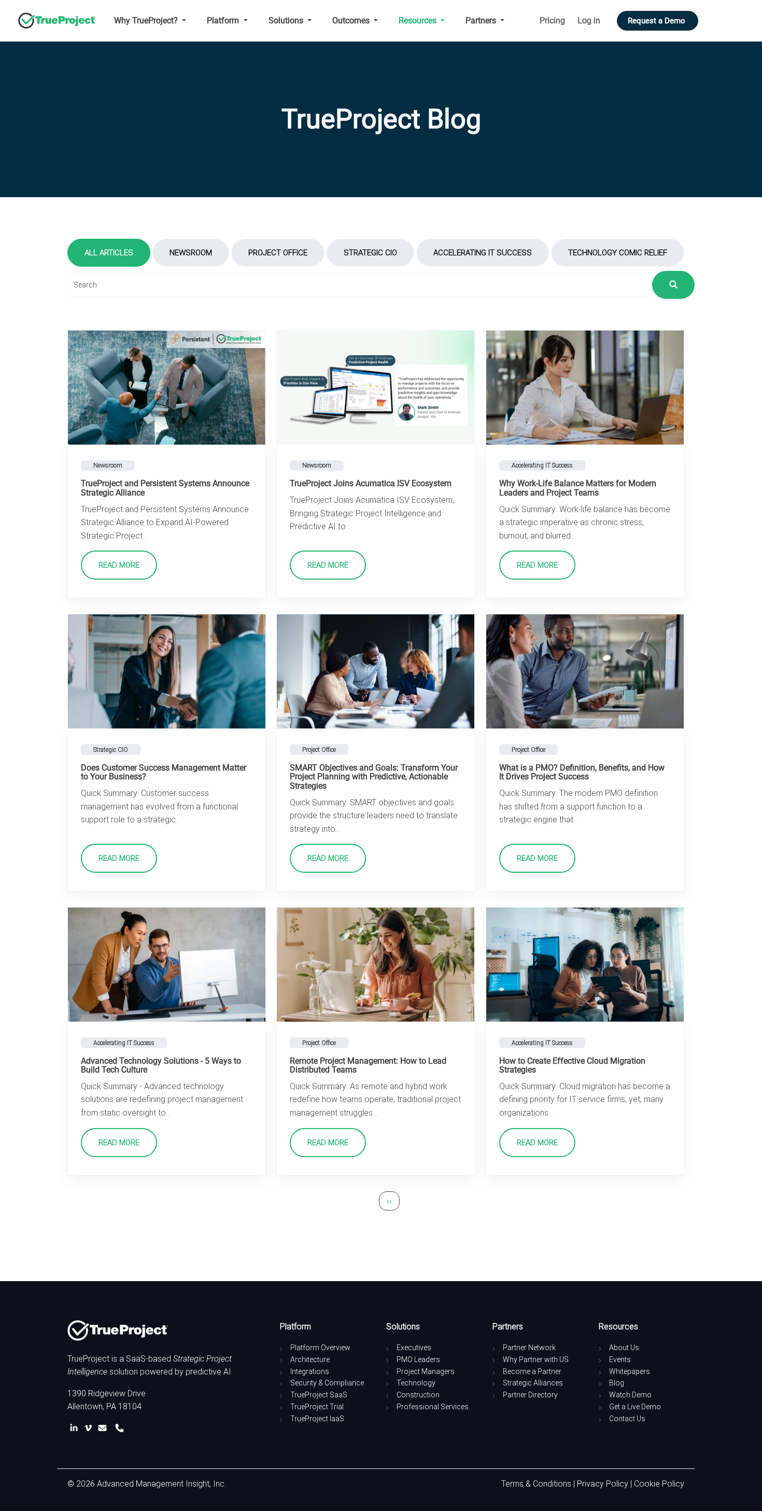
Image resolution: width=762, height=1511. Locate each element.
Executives (414, 1347)
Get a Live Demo (635, 1407)
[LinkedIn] (75, 1428)
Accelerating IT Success (482, 252)
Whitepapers (629, 1371)
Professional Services (433, 1407)
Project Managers (426, 1371)
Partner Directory (530, 1395)
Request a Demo (657, 20)
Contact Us (627, 1418)
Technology (416, 1383)
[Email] (104, 1428)
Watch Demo (630, 1395)
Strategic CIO (370, 252)
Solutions (287, 20)
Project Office (277, 252)
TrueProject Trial (317, 1407)
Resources (419, 20)
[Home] (61, 21)
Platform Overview (320, 1347)
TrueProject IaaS (317, 1418)
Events (620, 1359)
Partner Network (529, 1347)
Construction (418, 1395)
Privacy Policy (602, 1484)
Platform (224, 20)
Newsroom (191, 252)
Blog (616, 1383)
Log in (588, 20)
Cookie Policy (659, 1484)
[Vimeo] (90, 1428)
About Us (624, 1347)
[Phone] (119, 1428)
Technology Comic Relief (617, 252)
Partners (481, 20)
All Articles (108, 252)
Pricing (552, 20)
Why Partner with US (536, 1359)
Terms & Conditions (536, 1484)
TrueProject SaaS (318, 1395)
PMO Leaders (418, 1359)
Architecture (310, 1359)
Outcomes (352, 20)
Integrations (309, 1371)
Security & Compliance (327, 1383)
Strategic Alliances (533, 1383)
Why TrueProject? (147, 20)
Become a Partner (532, 1371)
